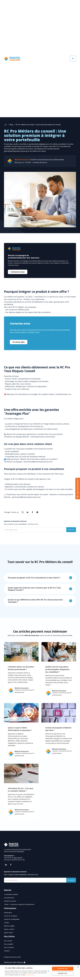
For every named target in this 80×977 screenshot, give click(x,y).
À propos (7, 951)
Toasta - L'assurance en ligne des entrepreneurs (19, 904)
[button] (73, 59)
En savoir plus (19, 342)
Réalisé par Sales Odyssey (13, 962)
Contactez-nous (18, 272)
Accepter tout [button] (63, 968)
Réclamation (8, 912)
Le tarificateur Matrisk (11, 894)
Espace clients (8, 932)
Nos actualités (8, 944)
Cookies (6, 922)
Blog (11, 124)
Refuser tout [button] (62, 973)
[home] (12, 58)
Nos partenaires (9, 898)
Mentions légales (9, 926)
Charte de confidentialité (11, 919)
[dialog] (40, 971)
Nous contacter (9, 947)
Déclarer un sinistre (10, 901)
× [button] (78, 967)
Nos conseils (8, 941)
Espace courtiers (9, 929)
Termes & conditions (10, 916)
